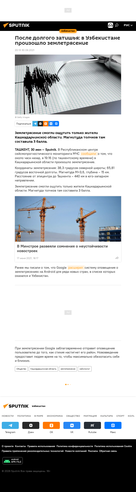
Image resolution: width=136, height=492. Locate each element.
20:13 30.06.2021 (24, 50)
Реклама (93, 451)
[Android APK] (13, 461)
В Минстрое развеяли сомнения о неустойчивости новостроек (62, 248)
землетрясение (68, 368)
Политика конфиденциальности (74, 446)
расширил (76, 267)
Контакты (20, 446)
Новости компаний (76, 451)
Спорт (120, 415)
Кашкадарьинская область (43, 368)
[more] (117, 257)
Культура (106, 415)
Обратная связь (108, 451)
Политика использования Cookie (113, 446)
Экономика (55, 415)
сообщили (89, 154)
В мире (38, 415)
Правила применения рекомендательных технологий (33, 451)
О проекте (8, 446)
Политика (24, 415)
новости (8, 415)
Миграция (90, 415)
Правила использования (41, 446)
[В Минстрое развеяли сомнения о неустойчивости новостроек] (68, 219)
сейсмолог (85, 368)
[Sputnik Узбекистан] (17, 28)
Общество (21, 368)
